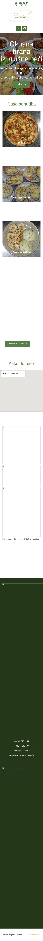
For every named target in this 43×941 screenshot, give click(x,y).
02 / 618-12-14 (21, 3)
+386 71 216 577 (21, 746)
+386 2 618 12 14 (21, 741)
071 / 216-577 (21, 5)
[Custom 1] (18, 28)
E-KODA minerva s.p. (31, 935)
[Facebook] (24, 28)
